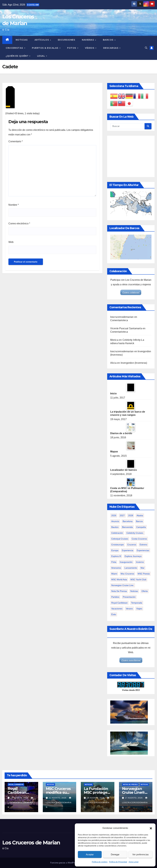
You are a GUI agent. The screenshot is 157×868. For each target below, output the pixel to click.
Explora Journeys (133, 556)
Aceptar (90, 854)
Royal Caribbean (16, 784)
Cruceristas (15, 48)
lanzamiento (130, 568)
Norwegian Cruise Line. (122, 585)
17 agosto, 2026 (134, 798)
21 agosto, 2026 (20, 798)
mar (142, 568)
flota (113, 562)
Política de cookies (99, 862)
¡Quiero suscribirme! (131, 660)
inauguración (126, 562)
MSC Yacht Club (138, 579)
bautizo (115, 527)
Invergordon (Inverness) (134, 363)
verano (129, 608)
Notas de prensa (130, 784)
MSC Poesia (144, 573)
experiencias (143, 550)
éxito (113, 614)
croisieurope (117, 544)
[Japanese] (129, 103)
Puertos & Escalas (45, 48)
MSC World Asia (119, 579)
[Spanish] (114, 96)
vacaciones (116, 608)
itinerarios (116, 568)
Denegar (115, 854)
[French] (137, 96)
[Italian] (145, 96)
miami (114, 573)
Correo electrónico (19, 223)
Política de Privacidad (118, 862)
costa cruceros (139, 539)
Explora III (116, 556)
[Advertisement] (130, 156)
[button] (150, 828)
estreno (143, 544)
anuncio (115, 521)
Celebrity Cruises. (135, 533)
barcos (139, 521)
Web (10, 242)
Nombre (13, 205)
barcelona (127, 521)
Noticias (22, 39)
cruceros (131, 544)
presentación (129, 597)
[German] (129, 96)
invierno (140, 562)
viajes (139, 608)
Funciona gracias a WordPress (64, 863)
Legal (41, 56)
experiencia (127, 550)
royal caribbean (119, 603)
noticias (134, 591)
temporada (136, 603)
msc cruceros (127, 573)
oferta (145, 591)
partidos (115, 597)
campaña (141, 527)
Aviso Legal (133, 862)
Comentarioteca (119, 320)
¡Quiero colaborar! (131, 292)
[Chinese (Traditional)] (122, 103)
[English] (122, 96)
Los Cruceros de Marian (31, 842)
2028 (130, 515)
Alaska (140, 515)
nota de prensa (119, 591)
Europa (114, 550)
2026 (113, 515)
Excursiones (66, 39)
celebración (117, 533)
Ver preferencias (140, 854)
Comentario (15, 141)
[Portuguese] (114, 103)
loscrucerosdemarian (122, 317)
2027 (122, 515)
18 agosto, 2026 (96, 798)
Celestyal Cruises (119, 539)
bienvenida (127, 527)
